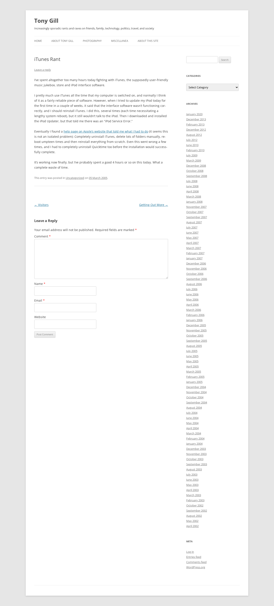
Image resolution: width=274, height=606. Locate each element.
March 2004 (193, 433)
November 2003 (196, 454)
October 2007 (194, 212)
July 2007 (191, 227)
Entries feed (193, 557)
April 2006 (192, 305)
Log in (190, 552)
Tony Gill (46, 20)
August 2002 (194, 516)
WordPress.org (195, 567)
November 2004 (196, 392)
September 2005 (196, 341)
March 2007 (193, 248)
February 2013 (195, 124)
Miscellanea (119, 41)
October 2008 (194, 171)
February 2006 (195, 315)
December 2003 (196, 449)
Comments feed (196, 562)
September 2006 (196, 279)
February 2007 (195, 253)
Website (40, 317)
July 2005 (191, 351)
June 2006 (192, 294)
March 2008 (193, 196)
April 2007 (192, 243)
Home (38, 41)
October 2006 (194, 274)
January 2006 (194, 320)
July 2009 (191, 155)
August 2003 (194, 469)
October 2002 (194, 505)
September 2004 (196, 402)
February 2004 (195, 438)
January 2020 (194, 114)
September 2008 (196, 176)
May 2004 (192, 423)
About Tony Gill (62, 41)
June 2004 (192, 418)
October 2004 (194, 397)
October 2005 (194, 335)
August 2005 (194, 346)
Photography (92, 41)
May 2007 (192, 238)
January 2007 (194, 258)
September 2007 (196, 217)
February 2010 (195, 150)
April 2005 (192, 366)
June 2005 (192, 356)
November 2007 (196, 207)
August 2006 (194, 284)
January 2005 (194, 382)
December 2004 (196, 387)
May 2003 (192, 485)
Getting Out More (153, 205)
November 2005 (196, 330)
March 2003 (193, 495)
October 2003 (194, 459)
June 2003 (192, 480)
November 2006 (196, 269)
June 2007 (192, 232)
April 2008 (192, 191)
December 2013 (196, 119)
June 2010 (192, 145)
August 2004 (194, 408)
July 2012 (191, 140)
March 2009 (193, 160)
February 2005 (195, 377)
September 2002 (196, 510)
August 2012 (194, 135)
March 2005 (193, 371)
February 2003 (195, 500)
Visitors (41, 205)
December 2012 (196, 129)
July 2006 (191, 289)
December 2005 (196, 325)
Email (39, 300)
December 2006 (196, 263)
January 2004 (194, 444)
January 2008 (194, 202)
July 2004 (191, 413)
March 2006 (193, 310)
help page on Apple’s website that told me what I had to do (106, 131)
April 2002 (192, 526)
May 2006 (192, 299)
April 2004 (192, 428)
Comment (42, 236)
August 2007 (194, 222)
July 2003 (191, 474)
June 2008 (192, 186)
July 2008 (191, 181)
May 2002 (192, 521)
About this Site (148, 41)
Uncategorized (75, 178)
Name (39, 284)
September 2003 (196, 464)
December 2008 (196, 166)
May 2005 (192, 361)
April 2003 (192, 490)
